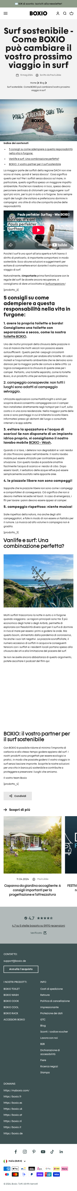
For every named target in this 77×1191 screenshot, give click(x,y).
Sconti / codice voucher (54, 1031)
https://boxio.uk (13, 1108)
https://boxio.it (12, 1127)
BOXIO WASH (11, 995)
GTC (42, 1019)
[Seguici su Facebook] (15, 1151)
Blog (42, 83)
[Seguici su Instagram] (24, 1151)
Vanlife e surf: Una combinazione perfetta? (34, 158)
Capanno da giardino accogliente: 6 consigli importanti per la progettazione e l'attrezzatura (32, 890)
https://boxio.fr (12, 1096)
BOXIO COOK (11, 1001)
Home (33, 83)
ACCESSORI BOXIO (14, 1019)
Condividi (20, 796)
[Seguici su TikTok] (52, 1151)
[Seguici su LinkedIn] (61, 1151)
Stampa (45, 1072)
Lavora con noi (49, 1037)
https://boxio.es (13, 1102)
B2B (42, 1044)
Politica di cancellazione (55, 1001)
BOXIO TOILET (12, 988)
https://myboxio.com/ (16, 1090)
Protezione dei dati (51, 1013)
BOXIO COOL (11, 1007)
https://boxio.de (13, 1133)
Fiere (43, 1060)
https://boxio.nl (13, 1121)
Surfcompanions (55, 283)
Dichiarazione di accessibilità (50, 1052)
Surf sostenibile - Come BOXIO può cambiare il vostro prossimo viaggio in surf (38, 89)
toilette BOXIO (15, 336)
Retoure (45, 995)
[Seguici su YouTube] (43, 1151)
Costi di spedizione (51, 988)
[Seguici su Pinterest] (34, 1151)
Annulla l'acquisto (21, 969)
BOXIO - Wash (40, 442)
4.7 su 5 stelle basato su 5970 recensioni (38, 925)
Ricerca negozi (49, 1066)
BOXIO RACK (11, 1013)
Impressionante (49, 1007)
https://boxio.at (13, 1114)
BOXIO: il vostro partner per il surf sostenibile (35, 164)
